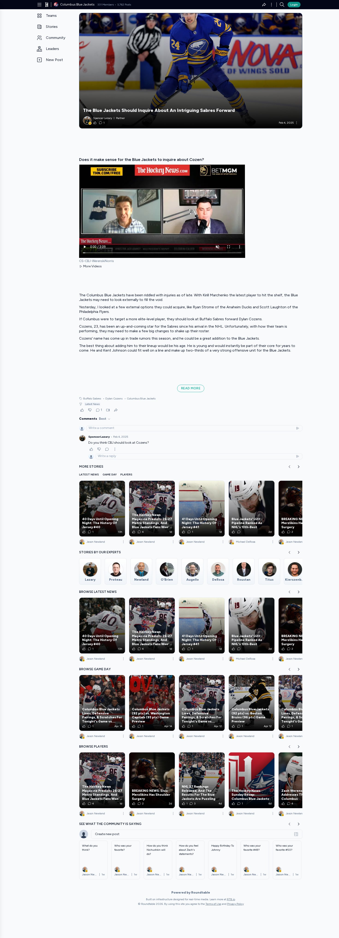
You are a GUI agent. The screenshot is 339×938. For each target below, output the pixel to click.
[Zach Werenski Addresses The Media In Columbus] (301, 780)
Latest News (92, 404)
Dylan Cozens (112, 398)
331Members (105, 4)
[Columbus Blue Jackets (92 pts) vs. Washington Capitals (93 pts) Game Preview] (152, 703)
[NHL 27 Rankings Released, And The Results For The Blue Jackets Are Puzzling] (202, 780)
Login (294, 4)
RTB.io (231, 899)
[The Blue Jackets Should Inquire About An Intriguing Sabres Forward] (190, 70)
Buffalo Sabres (92, 398)
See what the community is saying (110, 824)
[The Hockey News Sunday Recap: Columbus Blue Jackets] (251, 780)
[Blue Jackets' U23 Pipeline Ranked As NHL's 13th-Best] (251, 508)
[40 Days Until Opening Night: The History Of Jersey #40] (102, 508)
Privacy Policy (235, 904)
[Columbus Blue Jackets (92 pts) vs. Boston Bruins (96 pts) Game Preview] (251, 703)
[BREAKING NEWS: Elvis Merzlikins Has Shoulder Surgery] (301, 508)
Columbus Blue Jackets (139, 398)
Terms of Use (213, 904)
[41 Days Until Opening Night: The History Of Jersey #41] (202, 508)
